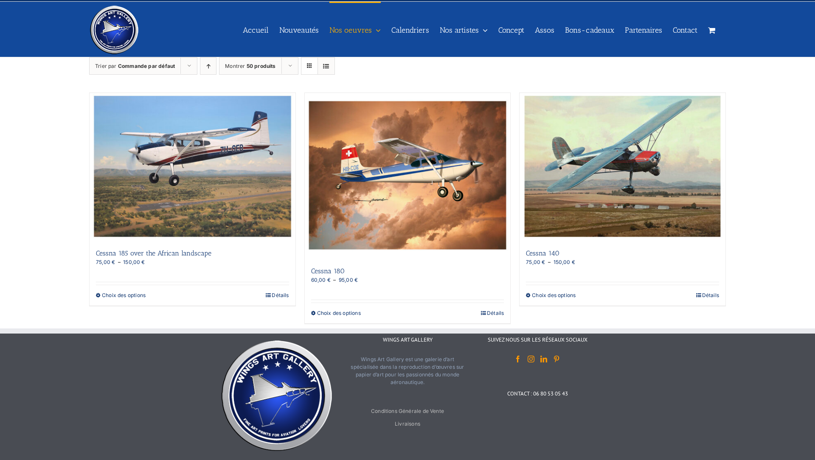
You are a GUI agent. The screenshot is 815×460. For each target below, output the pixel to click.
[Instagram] (531, 359)
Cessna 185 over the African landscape (153, 253)
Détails (280, 295)
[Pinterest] (556, 359)
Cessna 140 (542, 253)
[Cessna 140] (622, 166)
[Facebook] (517, 359)
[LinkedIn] (543, 359)
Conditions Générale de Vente (407, 411)
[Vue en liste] (326, 66)
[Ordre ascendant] (208, 66)
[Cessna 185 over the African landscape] (192, 166)
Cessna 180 (328, 271)
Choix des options (124, 295)
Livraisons (407, 424)
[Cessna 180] (408, 175)
